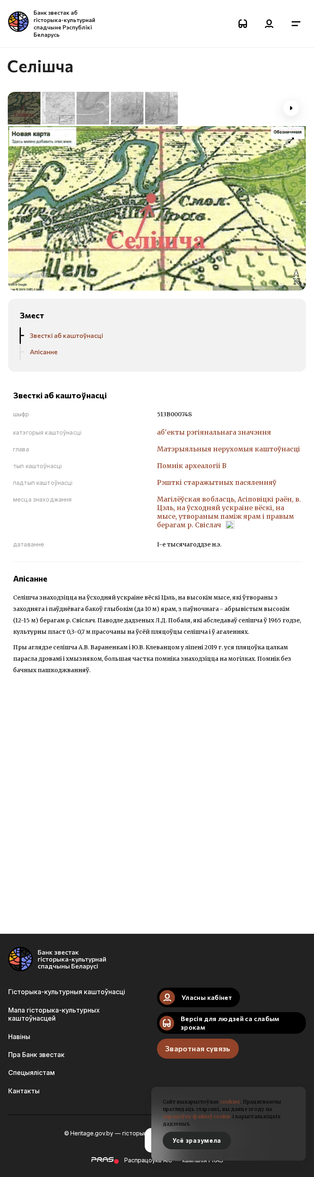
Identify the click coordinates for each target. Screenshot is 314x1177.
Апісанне (44, 351)
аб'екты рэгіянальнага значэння (214, 432)
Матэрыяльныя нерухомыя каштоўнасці (228, 449)
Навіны (19, 1037)
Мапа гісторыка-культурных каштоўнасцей (54, 1014)
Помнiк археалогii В (192, 466)
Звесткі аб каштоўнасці (66, 335)
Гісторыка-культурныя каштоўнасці (66, 992)
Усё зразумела (197, 1140)
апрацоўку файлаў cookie (197, 1116)
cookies (230, 1102)
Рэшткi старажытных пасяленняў (216, 482)
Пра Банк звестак (36, 1054)
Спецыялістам (31, 1072)
